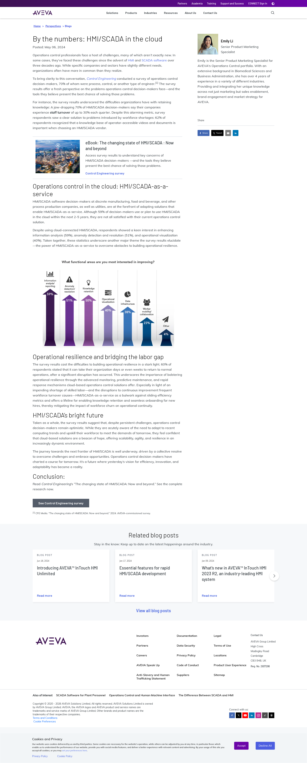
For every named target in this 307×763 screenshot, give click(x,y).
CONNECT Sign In (257, 3)
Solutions (112, 12)
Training (211, 3)
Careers (141, 655)
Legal (217, 635)
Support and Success (232, 3)
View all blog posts (153, 610)
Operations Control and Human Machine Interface (142, 695)
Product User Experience (230, 665)
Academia (197, 3)
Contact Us (210, 12)
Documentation (187, 635)
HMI (131, 60)
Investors (142, 635)
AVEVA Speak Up (148, 665)
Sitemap (219, 675)
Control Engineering (101, 79)
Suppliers (183, 675)
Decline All (265, 745)
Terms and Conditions (45, 718)
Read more (44, 595)
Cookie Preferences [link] (44, 721)
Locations (220, 655)
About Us (190, 12)
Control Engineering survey (104, 173)
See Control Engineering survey (61, 503)
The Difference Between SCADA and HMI (206, 695)
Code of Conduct (188, 665)
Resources (171, 12)
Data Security (186, 645)
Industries (150, 12)
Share (205, 133)
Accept (241, 745)
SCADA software (154, 60)
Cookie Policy (64, 756)
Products (131, 12)
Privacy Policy (40, 756)
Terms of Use (222, 645)
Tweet (219, 133)
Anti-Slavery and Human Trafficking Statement (152, 676)
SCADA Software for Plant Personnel (81, 695)
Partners (182, 3)
